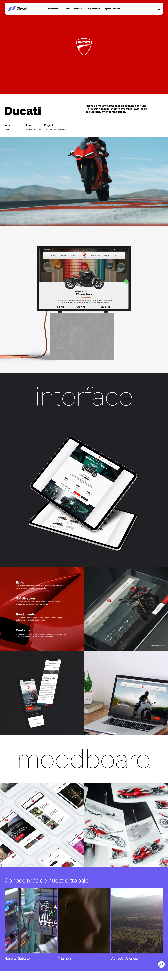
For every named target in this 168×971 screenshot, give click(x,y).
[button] (159, 9)
